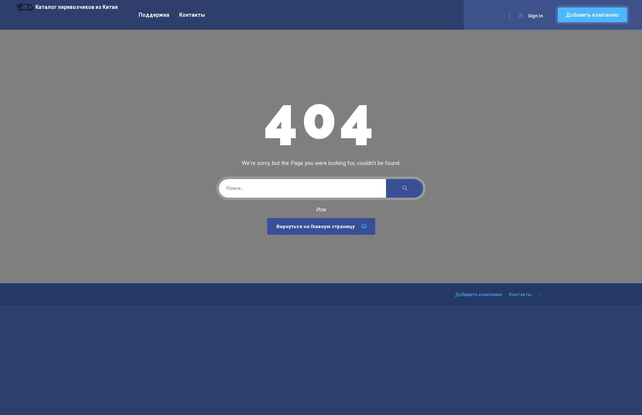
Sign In (535, 16)
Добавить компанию (592, 15)
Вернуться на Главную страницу (315, 226)
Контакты (192, 15)
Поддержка (154, 15)
